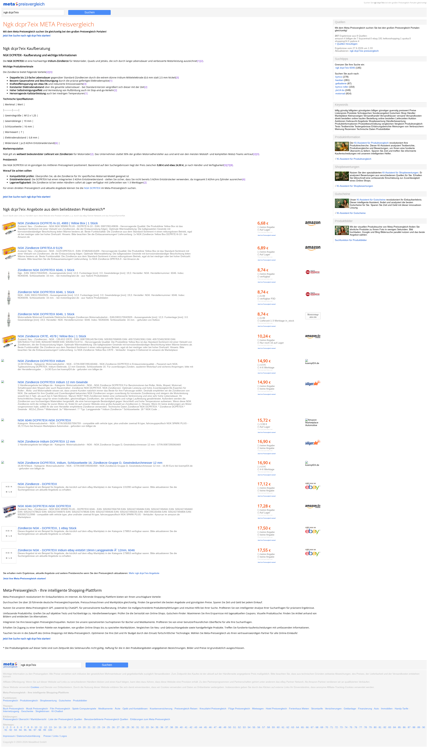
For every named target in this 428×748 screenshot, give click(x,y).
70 (326, 727)
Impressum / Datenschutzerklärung (21, 736)
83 (389, 727)
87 (409, 727)
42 (191, 727)
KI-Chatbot (57, 711)
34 (152, 727)
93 (15, 730)
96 (30, 730)
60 (278, 727)
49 (225, 727)
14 (55, 727)
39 (176, 727)
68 (317, 727)
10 (36, 727)
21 (89, 727)
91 (6, 730)
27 (118, 727)
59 (273, 727)
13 (50, 727)
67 (312, 727)
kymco (338, 76)
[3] (50, 72)
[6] (56, 143)
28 (123, 727)
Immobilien (387, 708)
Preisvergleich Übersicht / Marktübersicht (24, 719)
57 (263, 727)
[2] (201, 61)
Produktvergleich (29, 700)
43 (195, 727)
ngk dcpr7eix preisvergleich (364, 50)
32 (142, 727)
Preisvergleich (403, 2)
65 (302, 727)
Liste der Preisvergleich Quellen (65, 719)
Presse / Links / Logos (55, 736)
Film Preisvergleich (60, 708)
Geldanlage (350, 708)
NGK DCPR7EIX (92, 188)
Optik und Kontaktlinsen (135, 708)
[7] (228, 165)
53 (244, 727)
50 (229, 727)
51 (234, 727)
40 (181, 727)
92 (10, 730)
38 (171, 727)
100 (50, 730)
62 (288, 727)
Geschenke (27, 711)
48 (220, 727)
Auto (376, 708)
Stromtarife (317, 708)
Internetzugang (11, 711)
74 (346, 727)
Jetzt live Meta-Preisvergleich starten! (24, 578)
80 (375, 727)
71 (331, 727)
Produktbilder (80, 700)
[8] (231, 165)
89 (418, 727)
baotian (339, 80)
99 (44, 730)
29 (128, 727)
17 (69, 727)
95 (25, 730)
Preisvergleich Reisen (186, 708)
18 (74, 727)
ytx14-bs (339, 90)
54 (249, 727)
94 (20, 730)
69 (321, 727)
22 (94, 727)
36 (161, 727)
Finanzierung (365, 708)
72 (336, 727)
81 (380, 727)
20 (84, 727)
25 (108, 727)
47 (215, 727)
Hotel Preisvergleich (276, 708)
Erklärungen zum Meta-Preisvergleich (150, 719)
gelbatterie (341, 83)
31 (137, 727)
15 (60, 727)
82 (385, 727)
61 (283, 727)
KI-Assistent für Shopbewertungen (400, 172)
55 (254, 727)
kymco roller (341, 86)
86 (404, 727)
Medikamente (105, 708)
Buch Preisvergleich (13, 708)
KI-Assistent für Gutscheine (371, 199)
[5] (225, 165)
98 (39, 730)
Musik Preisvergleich (37, 708)
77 (360, 727)
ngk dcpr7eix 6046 (345, 67)
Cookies (35, 687)
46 (210, 727)
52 (239, 727)
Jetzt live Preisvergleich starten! (267, 235)
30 (132, 727)
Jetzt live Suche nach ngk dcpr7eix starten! (26, 35)
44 (200, 727)
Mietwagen (258, 708)
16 (65, 727)
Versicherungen (333, 708)
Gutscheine (65, 700)
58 (268, 727)
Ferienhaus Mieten (299, 708)
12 (45, 727)
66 (307, 727)
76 (355, 727)
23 (98, 727)
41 (186, 727)
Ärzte (117, 708)
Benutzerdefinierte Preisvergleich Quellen (106, 719)
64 (297, 727)
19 (79, 727)
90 (423, 727)
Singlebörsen (42, 711)
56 (258, 727)
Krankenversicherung (161, 708)
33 (147, 727)
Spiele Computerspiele (84, 708)
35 (157, 727)
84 (394, 727)
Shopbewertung (48, 700)
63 (292, 727)
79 (370, 727)
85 (399, 727)
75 (351, 727)
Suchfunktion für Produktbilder (351, 240)
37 (166, 727)
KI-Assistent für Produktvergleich (371, 142)
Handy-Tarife (401, 708)
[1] (198, 61)
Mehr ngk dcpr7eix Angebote (144, 573)
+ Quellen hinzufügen (346, 43)
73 (341, 727)
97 (35, 730)
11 (40, 727)
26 (113, 727)
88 (414, 727)
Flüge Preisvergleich (239, 708)
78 (365, 727)
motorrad (340, 93)
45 (205, 727)
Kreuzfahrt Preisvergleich (213, 708)
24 (103, 727)
